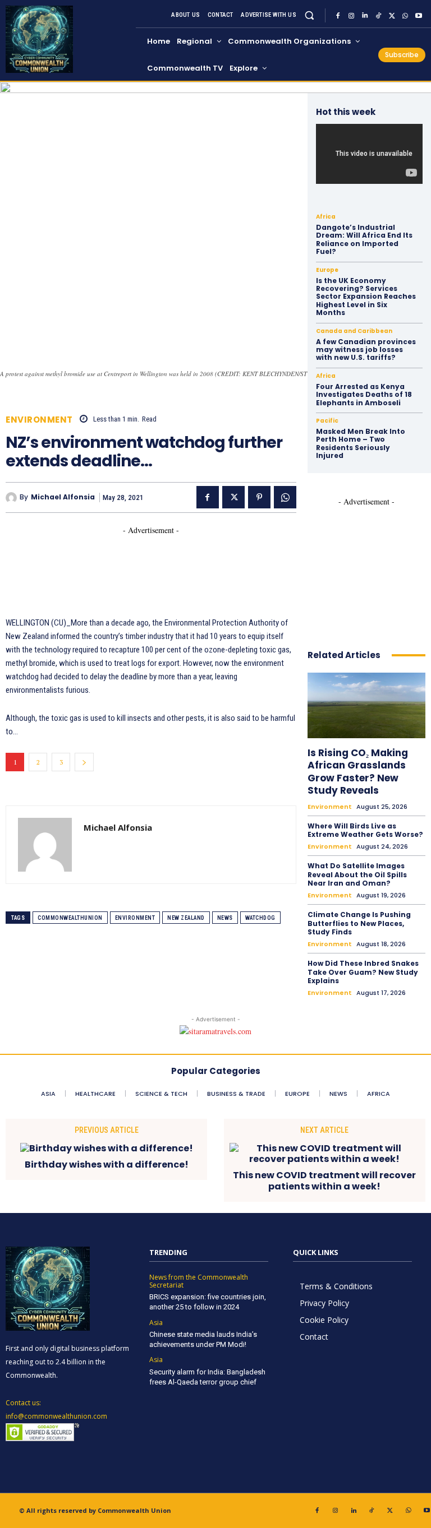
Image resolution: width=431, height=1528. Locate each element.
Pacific (327, 421)
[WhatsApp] (405, 15)
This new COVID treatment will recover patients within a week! (324, 1180)
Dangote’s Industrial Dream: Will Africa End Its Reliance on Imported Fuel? (364, 239)
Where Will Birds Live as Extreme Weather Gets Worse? (365, 830)
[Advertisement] (210, 561)
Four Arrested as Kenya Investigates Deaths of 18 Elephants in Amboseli (364, 395)
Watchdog (260, 918)
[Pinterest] (259, 497)
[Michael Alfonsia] (13, 497)
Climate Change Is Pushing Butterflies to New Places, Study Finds (359, 923)
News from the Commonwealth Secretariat (198, 1282)
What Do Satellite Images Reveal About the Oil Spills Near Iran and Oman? (357, 874)
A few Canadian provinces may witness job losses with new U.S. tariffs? (366, 350)
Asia (156, 1323)
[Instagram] (351, 15)
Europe (327, 270)
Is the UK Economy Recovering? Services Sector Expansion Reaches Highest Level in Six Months (366, 297)
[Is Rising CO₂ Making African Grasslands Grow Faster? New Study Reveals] (366, 706)
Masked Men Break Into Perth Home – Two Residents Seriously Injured (360, 443)
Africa (326, 217)
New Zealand (186, 918)
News (225, 918)
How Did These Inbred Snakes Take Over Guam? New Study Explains (363, 972)
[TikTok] (378, 15)
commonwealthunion (70, 918)
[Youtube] (418, 15)
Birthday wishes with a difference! (107, 1164)
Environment (39, 419)
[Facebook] (338, 15)
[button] (309, 15)
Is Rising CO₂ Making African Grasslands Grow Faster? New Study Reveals (358, 771)
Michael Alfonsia (63, 497)
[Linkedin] (365, 15)
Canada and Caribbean (354, 331)
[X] (391, 15)
